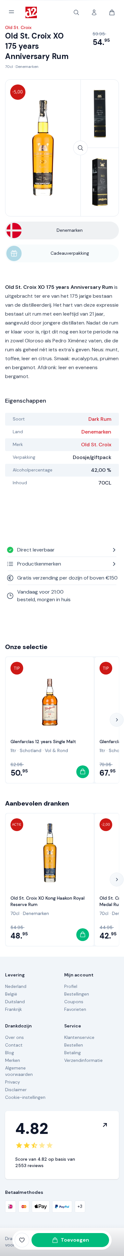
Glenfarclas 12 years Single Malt (43, 741)
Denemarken (27, 66)
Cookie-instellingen (25, 1097)
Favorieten (75, 1009)
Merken (12, 1060)
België (11, 994)
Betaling (72, 1052)
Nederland (15, 986)
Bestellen (73, 1045)
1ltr (13, 750)
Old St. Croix (96, 444)
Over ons (14, 1037)
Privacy (12, 1082)
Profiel (70, 986)
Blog (9, 1052)
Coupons (73, 1001)
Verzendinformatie (83, 1060)
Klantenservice (79, 1037)
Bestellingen (76, 994)
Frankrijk (13, 1009)
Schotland (30, 750)
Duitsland (15, 1001)
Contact (14, 1045)
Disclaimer (16, 1089)
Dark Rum (99, 419)
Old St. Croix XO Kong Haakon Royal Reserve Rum (47, 901)
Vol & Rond (56, 750)
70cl (9, 66)
